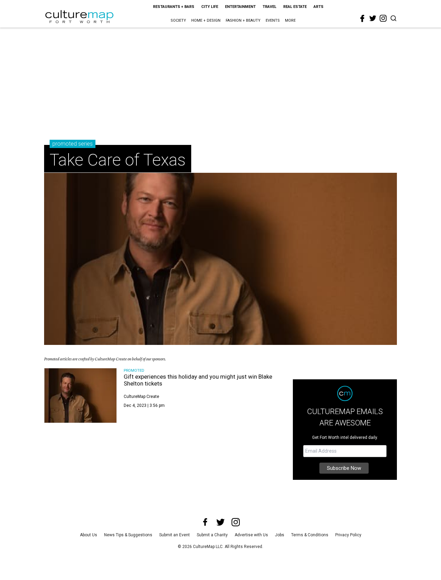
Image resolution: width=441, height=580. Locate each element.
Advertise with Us (251, 534)
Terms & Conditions (309, 534)
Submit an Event (174, 534)
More (290, 20)
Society (178, 20)
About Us (88, 534)
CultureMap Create (141, 396)
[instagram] (383, 18)
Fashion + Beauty (243, 20)
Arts (319, 6)
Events (273, 20)
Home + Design (205, 20)
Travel (269, 6)
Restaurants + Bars (173, 6)
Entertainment (240, 6)
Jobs (279, 534)
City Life (209, 6)
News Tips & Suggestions (128, 534)
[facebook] (362, 18)
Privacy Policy (348, 534)
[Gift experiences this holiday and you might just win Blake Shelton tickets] (80, 395)
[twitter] (372, 18)
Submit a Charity (212, 534)
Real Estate (295, 6)
